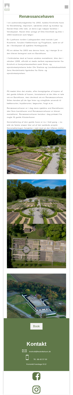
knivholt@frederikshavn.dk (40, 352)
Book (36, 326)
